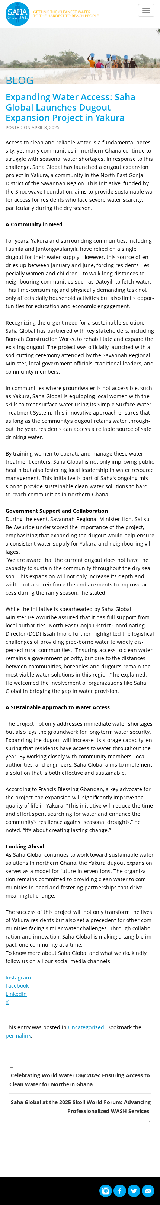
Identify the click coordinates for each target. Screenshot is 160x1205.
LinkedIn (16, 993)
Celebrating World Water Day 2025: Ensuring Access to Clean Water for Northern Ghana (79, 1075)
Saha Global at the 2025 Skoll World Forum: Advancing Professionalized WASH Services (81, 1111)
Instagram (18, 977)
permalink (18, 1035)
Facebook (17, 985)
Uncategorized (86, 1027)
